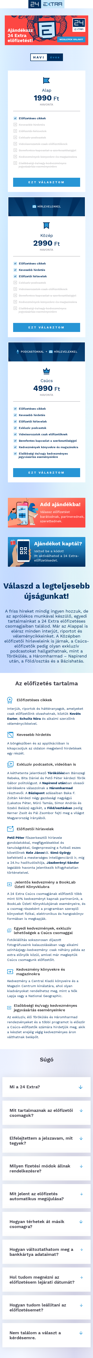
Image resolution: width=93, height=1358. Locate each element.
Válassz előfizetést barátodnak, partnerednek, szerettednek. (62, 516)
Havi (39, 57)
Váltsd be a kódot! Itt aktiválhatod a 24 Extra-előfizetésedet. (56, 555)
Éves (55, 57)
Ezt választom (46, 182)
